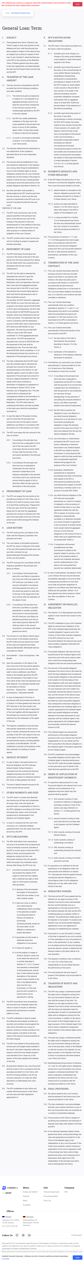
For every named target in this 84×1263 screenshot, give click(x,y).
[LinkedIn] (29, 1235)
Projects (26, 1196)
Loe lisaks (5, 1259)
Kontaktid (26, 1205)
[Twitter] (23, 1235)
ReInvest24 (10, 1188)
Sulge (78, 4)
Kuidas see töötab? (30, 1192)
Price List (47, 1201)
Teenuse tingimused (51, 1192)
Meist (25, 1201)
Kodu (7, 13)
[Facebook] (17, 1235)
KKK (66, 1192)
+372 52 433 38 (11, 1226)
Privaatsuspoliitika (51, 1196)
